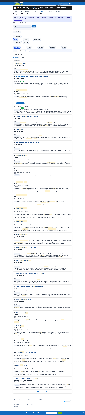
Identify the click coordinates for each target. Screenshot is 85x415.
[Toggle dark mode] (60, 4)
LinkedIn (40, 401)
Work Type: (15, 45)
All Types (17, 47)
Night (23, 260)
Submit (60, 412)
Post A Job (28, 399)
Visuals (20, 339)
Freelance (52, 47)
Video (19, 129)
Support (46, 11)
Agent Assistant (34, 7)
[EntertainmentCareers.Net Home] (19, 3)
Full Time (29, 47)
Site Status (53, 399)
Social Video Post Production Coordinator (37, 76)
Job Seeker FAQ (17, 401)
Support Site (16, 404)
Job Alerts (41, 11)
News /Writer (22, 365)
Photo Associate (23, 326)
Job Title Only (17, 31)
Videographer (22, 313)
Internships (21, 11)
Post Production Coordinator (33, 103)
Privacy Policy (53, 402)
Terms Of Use (53, 401)
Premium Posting (30, 401)
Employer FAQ (16, 402)
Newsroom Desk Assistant (27, 116)
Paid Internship (37, 39)
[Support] (70, 4)
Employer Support (30, 404)
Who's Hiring (33, 11)
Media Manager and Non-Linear (27, 378)
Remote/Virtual (17, 42)
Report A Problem (17, 399)
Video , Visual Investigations (26, 352)
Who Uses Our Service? (31, 402)
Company (26, 42)
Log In (66, 3)
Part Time (41, 47)
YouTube (40, 399)
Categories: (15, 34)
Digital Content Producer (23, 168)
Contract (64, 47)
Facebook (40, 402)
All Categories (17, 36)
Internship (26, 39)
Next (47, 391)
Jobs (16, 11)
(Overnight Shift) (26, 247)
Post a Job (46, 0)
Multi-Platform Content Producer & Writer (27, 142)
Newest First (15, 57)
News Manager (24, 299)
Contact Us (16, 406)
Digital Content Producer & (29, 286)
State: (15, 50)
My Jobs (27, 11)
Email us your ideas (18, 20)
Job (16, 39)
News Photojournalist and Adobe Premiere (30, 273)
